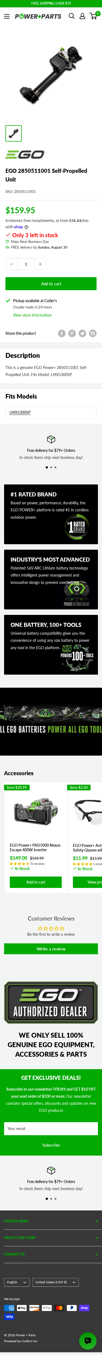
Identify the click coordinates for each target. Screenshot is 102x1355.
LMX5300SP (20, 412)
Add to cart (51, 283)
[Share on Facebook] (62, 333)
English (12, 1282)
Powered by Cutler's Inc (21, 1341)
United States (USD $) (51, 1282)
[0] (93, 16)
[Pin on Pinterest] (72, 333)
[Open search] (72, 16)
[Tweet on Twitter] (82, 333)
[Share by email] (93, 333)
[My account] (82, 16)
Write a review (51, 948)
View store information (32, 315)
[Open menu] (7, 16)
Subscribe (51, 1145)
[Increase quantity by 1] (40, 264)
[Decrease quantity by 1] (11, 264)
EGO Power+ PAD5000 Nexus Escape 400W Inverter (35, 847)
